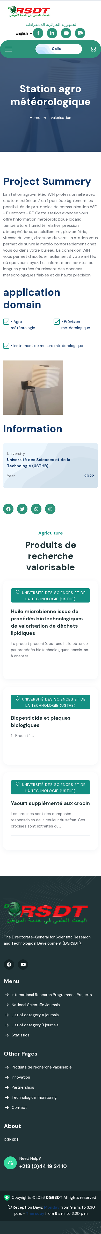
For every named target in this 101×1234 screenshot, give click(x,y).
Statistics (21, 1035)
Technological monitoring (34, 1097)
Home (35, 117)
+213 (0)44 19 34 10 (43, 1166)
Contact (19, 1107)
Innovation (21, 1077)
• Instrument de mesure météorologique (47, 345)
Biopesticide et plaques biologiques (41, 721)
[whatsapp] (36, 509)
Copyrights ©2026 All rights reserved (54, 1197)
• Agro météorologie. (23, 324)
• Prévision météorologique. (76, 324)
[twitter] (22, 509)
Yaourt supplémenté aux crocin (50, 803)
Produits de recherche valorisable (42, 1067)
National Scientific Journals (36, 1004)
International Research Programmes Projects (52, 994)
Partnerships (23, 1087)
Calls (57, 48)
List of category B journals (35, 1025)
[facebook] (8, 509)
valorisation (61, 117)
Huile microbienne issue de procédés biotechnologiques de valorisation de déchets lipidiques (47, 622)
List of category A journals (35, 1015)
